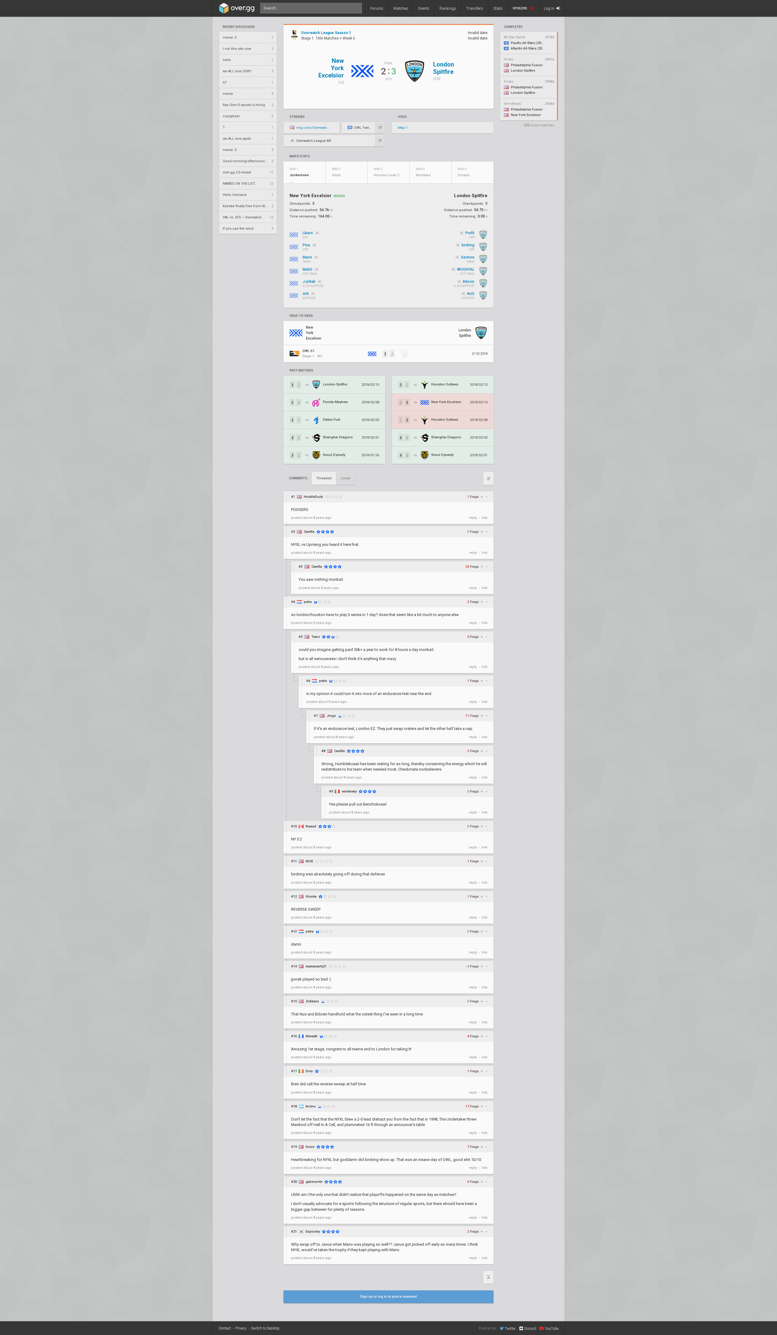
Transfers (474, 8)
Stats (498, 8)
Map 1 (403, 128)
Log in (549, 8)
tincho (311, 1106)
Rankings (447, 8)
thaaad (311, 826)
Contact (225, 1328)
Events (423, 8)
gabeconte (314, 1182)
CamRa (309, 532)
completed (513, 27)
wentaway (349, 791)
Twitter (510, 1328)
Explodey (313, 1232)
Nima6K (311, 1036)
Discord (530, 1328)
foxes (310, 1147)
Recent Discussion (239, 27)
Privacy (241, 1328)
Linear (346, 478)
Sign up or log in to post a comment (388, 1297)
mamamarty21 (316, 966)
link (484, 517)
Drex (309, 1071)
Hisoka (311, 897)
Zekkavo (312, 1001)
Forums (376, 8)
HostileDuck (313, 497)
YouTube (551, 1328)
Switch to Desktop (265, 1328)
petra (308, 602)
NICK (309, 861)
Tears (315, 637)
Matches (400, 8)
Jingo (331, 716)
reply (473, 517)
